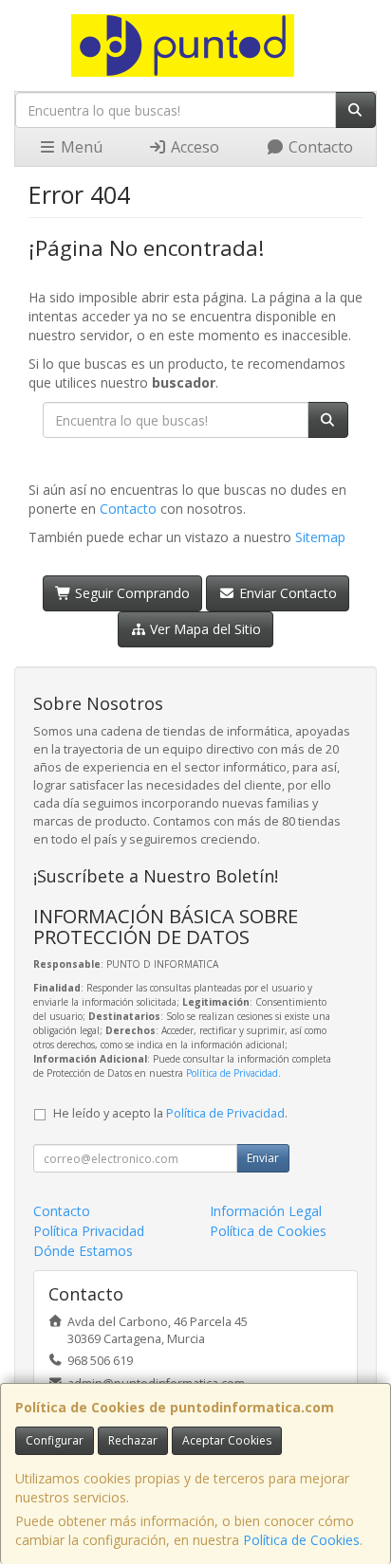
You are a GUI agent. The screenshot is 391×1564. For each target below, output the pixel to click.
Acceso (193, 146)
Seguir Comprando (130, 593)
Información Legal (266, 1211)
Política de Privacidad (232, 1073)
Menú (79, 146)
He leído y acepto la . (170, 1113)
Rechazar (133, 1440)
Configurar (55, 1440)
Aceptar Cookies (226, 1440)
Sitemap (320, 537)
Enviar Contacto (286, 593)
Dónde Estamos (83, 1251)
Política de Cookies (301, 1540)
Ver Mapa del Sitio (203, 629)
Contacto (319, 146)
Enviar (263, 1158)
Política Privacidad (88, 1231)
